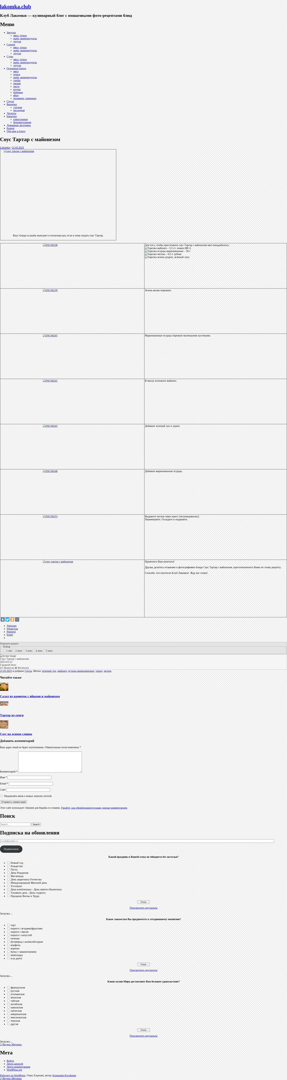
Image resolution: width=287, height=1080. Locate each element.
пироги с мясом (19, 931)
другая (14, 1024)
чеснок (107, 671)
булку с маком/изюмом (23, 951)
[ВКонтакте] (3, 620)
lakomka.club (15, 6)
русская (15, 990)
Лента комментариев (18, 1066)
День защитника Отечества (26, 879)
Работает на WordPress (12, 1075)
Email (4, 783)
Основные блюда (16, 68)
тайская (15, 1000)
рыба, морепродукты (25, 38)
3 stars (29, 650)
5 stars (49, 650)
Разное (10, 128)
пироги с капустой (21, 935)
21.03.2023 (18, 147)
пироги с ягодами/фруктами (27, 928)
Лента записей (15, 1063)
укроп (99, 671)
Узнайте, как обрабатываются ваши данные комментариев (94, 807)
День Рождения (19, 872)
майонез (62, 671)
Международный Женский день (29, 882)
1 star (9, 650)
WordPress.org (14, 1069)
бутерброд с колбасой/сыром (27, 941)
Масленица (17, 876)
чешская (15, 1020)
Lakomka (5, 147)
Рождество (17, 866)
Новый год (17, 862)
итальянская (17, 994)
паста (16, 86)
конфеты (15, 945)
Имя (3, 777)
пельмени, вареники (24, 98)
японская (16, 997)
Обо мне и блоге (16, 131)
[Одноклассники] (12, 620)
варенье (15, 948)
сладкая (17, 107)
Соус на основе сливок (16, 734)
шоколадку (17, 955)
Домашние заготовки (19, 125)
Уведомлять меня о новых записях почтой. (28, 796)
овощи (17, 83)
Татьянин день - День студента (28, 892)
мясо (16, 71)
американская (18, 1014)
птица (16, 74)
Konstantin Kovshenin (64, 1075)
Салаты (11, 44)
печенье (15, 938)
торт (13, 925)
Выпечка (12, 104)
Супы (10, 56)
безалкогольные (22, 122)
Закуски (11, 32)
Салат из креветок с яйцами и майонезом (30, 696)
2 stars (18, 650)
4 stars (39, 650)
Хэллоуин (16, 886)
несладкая (19, 110)
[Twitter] (7, 620)
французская (18, 987)
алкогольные (20, 119)
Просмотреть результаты (143, 907)
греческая (16, 1010)
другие (17, 41)
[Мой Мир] (17, 620)
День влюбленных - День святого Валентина (36, 889)
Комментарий (9, 771)
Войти (10, 1060)
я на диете (16, 958)
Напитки (12, 116)
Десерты (11, 113)
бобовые (18, 92)
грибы (16, 80)
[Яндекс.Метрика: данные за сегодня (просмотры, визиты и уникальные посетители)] (11, 1044)
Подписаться (11, 849)
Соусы (10, 101)
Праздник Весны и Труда (25, 896)
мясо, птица (20, 35)
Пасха (14, 869)
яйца (16, 95)
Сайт (3, 789)
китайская (16, 1004)
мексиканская (18, 1017)
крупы (17, 89)
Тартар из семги (12, 715)
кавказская (17, 1007)
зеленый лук (49, 671)
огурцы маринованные (81, 671)
